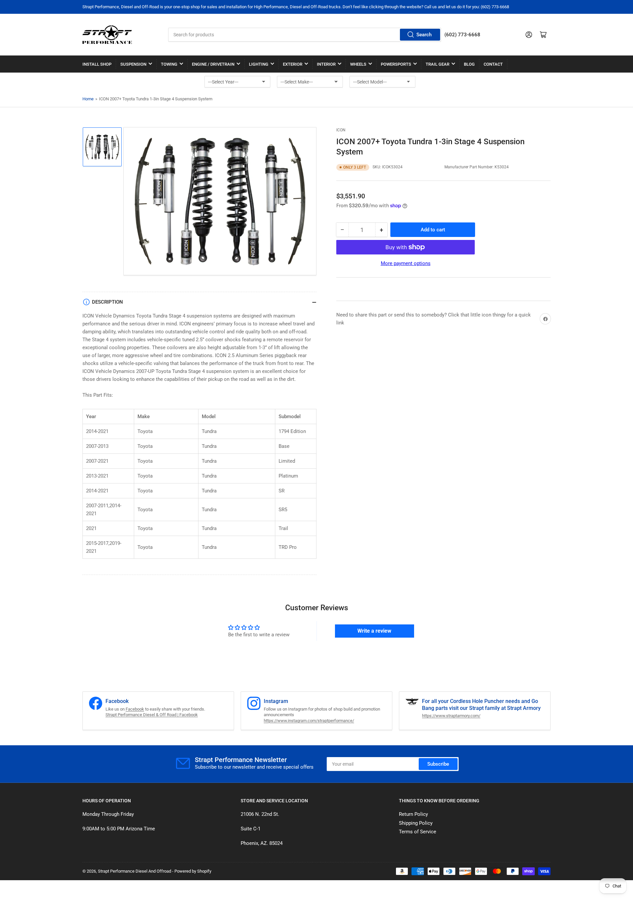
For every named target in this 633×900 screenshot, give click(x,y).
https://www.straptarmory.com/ (451, 715)
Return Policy (413, 814)
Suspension (133, 64)
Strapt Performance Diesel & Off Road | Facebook (152, 714)
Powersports (396, 64)
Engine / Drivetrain (213, 64)
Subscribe (438, 764)
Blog (469, 64)
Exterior (292, 64)
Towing (169, 64)
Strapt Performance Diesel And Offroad (134, 871)
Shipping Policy (416, 823)
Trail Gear (437, 64)
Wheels (358, 64)
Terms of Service (417, 832)
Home (88, 98)
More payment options (406, 263)
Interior (326, 64)
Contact (493, 64)
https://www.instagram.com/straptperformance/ (309, 720)
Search (424, 35)
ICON (341, 130)
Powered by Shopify (192, 871)
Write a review (374, 631)
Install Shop (96, 64)
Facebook (135, 709)
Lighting (258, 64)
